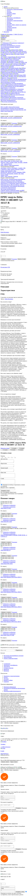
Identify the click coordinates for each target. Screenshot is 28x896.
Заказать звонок (5, 36)
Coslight (16, 62)
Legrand (19, 52)
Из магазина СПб (5, 267)
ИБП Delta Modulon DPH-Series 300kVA (11, 592)
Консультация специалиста (7, 246)
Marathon (13, 71)
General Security (5, 68)
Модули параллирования (10, 94)
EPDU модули (4, 79)
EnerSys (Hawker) (5, 65)
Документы (10, 19)
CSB (24, 168)
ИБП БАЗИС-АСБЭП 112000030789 (10, 142)
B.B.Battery (4, 62)
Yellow (7, 76)
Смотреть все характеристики (8, 235)
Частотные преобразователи (8, 100)
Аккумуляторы (8, 657)
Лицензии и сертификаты (14, 17)
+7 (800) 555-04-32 (18, 34)
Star (2, 75)
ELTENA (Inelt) (5, 51)
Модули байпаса (13, 92)
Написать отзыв (5, 448)
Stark (11, 52)
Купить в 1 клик (21, 123)
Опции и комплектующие (12, 109)
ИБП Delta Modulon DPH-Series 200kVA (11, 606)
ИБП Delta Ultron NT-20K (7, 635)
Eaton (2, 50)
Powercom (8, 72)
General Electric (11, 57)
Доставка (9, 12)
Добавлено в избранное (9, 505)
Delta (9, 50)
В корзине (14, 123)
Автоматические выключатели (13, 80)
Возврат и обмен (11, 13)
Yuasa (15, 76)
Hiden (2, 58)
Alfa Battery (4, 61)
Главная (3, 190)
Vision (2, 54)
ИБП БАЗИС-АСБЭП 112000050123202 (11, 126)
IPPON (11, 58)
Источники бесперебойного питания (11, 45)
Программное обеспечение (8, 96)
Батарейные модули (13, 85)
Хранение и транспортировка (15, 9)
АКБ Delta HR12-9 (5, 550)
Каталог (3, 39)
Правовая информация (10, 687)
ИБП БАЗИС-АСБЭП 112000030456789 (11, 117)
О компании (7, 663)
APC (2, 57)
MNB (24, 172)
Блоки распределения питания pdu (10, 191)
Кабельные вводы (5, 92)
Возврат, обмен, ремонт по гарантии (16, 24)
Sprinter (11, 73)
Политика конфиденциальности (12, 691)
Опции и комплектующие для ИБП (14, 190)
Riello (17, 50)
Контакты (9, 30)
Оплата (9, 10)
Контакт (21, 109)
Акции (5, 6)
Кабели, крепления (6, 90)
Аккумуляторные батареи (8, 47)
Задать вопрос (13, 761)
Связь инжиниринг (11, 59)
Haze (20, 68)
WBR (6, 175)
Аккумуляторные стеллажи (8, 82)
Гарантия (9, 15)
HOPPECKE (4, 69)
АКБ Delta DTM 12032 (7, 563)
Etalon (9, 111)
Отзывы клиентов (11, 27)
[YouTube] (1, 220)
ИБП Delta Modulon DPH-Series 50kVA (11, 621)
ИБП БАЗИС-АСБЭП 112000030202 (10, 134)
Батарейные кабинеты (12, 84)
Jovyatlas (11, 54)
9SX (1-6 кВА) (5, 107)
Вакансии (9, 29)
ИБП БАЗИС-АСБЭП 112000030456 (10, 151)
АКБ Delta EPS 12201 (6, 521)
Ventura (15, 75)
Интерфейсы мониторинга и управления (12, 87)
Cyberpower (8, 64)
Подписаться (19, 650)
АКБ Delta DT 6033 (6, 508)
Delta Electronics (5, 232)
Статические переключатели (12, 98)
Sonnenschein (10, 173)
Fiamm (7, 66)
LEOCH (3, 71)
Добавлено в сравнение (9, 506)
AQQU (17, 61)
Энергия (9, 78)
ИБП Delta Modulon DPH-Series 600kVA (11, 577)
